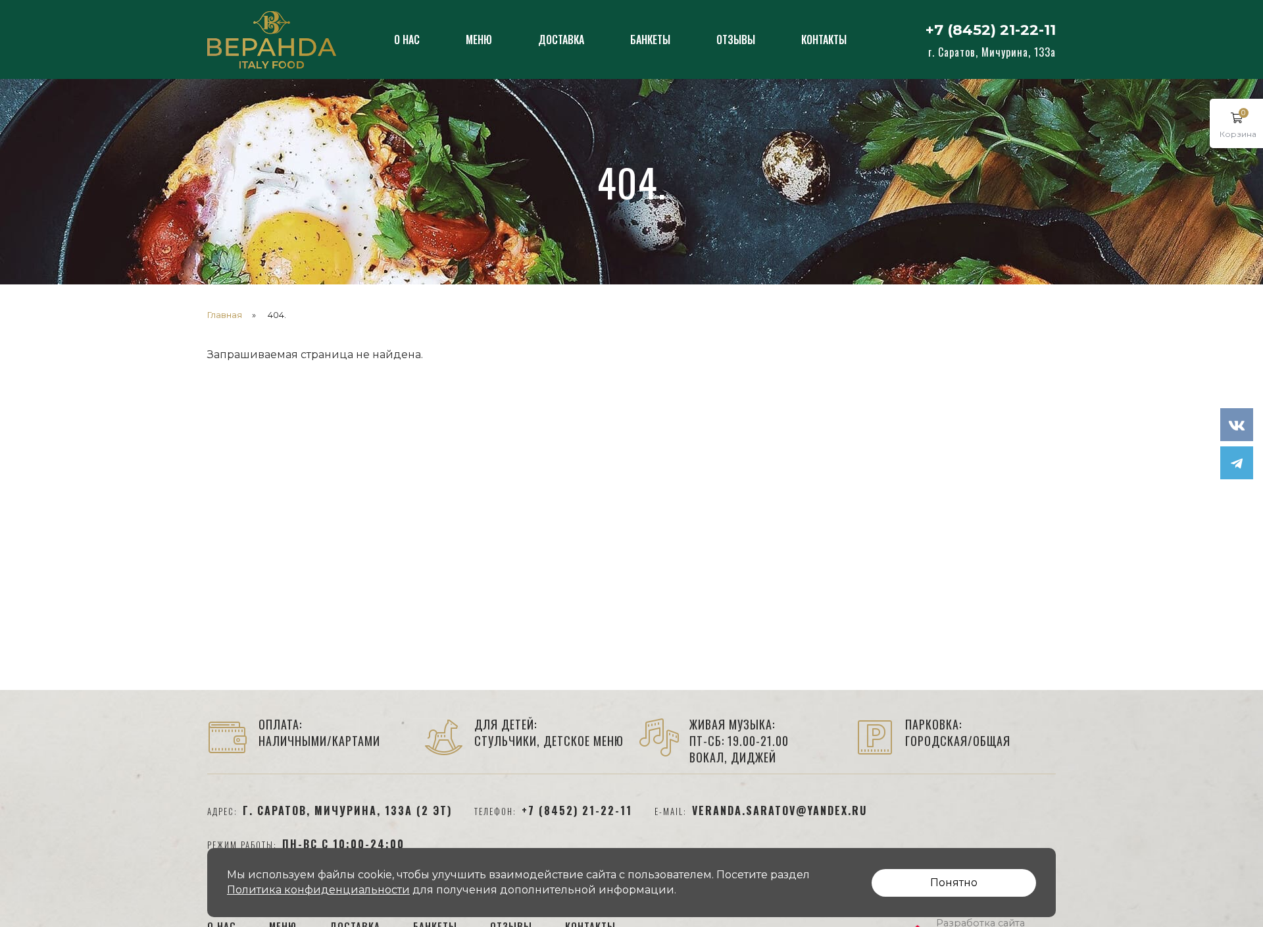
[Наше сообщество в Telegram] (1236, 462)
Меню (479, 39)
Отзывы (735, 39)
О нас (407, 39)
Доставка (561, 39)
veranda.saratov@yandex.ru (779, 810)
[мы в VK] (1236, 424)
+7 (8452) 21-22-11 (991, 30)
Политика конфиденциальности (318, 890)
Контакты (824, 39)
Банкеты (650, 39)
